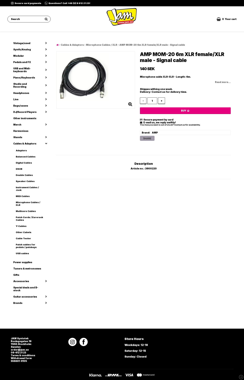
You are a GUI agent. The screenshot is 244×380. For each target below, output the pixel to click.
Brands (17, 303)
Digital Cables (24, 162)
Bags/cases (20, 105)
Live (15, 99)
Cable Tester (23, 238)
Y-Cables (21, 226)
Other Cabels (23, 232)
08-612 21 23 (18, 352)
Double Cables (24, 175)
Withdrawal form (21, 358)
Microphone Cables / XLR (28, 203)
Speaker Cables (25, 181)
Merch (17, 124)
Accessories (21, 281)
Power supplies (22, 262)
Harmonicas (20, 130)
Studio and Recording (20, 85)
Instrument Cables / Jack (27, 188)
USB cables (22, 253)
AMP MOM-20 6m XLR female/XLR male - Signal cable (152, 44)
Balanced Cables (26, 156)
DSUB (19, 169)
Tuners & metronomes (27, 268)
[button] (227, 19)
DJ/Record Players (25, 112)
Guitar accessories (25, 296)
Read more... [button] (223, 82)
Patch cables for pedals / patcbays (26, 246)
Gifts (16, 274)
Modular (18, 55)
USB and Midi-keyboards (22, 70)
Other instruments (24, 118)
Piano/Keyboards (24, 77)
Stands (17, 137)
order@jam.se (20, 349)
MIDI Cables (23, 196)
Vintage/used (21, 43)
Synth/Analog (22, 49)
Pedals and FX (22, 62)
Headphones (21, 93)
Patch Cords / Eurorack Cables (29, 218)
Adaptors (21, 150)
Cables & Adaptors (24, 143)
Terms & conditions (23, 355)
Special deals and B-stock (25, 289)
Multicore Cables (26, 211)
